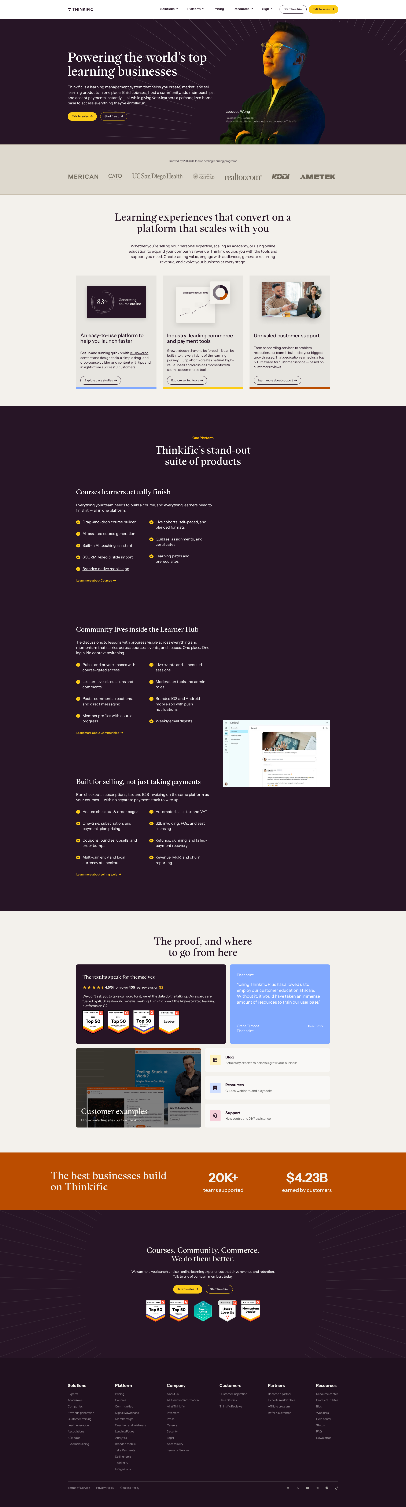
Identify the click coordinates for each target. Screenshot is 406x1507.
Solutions (167, 9)
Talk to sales (321, 9)
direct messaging (105, 704)
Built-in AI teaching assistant (107, 545)
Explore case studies (99, 380)
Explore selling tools (185, 380)
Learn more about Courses (94, 580)
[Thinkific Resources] (267, 1088)
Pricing (219, 9)
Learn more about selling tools (96, 874)
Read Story (315, 1026)
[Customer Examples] (138, 1087)
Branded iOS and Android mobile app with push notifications (178, 704)
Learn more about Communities (97, 733)
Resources (241, 9)
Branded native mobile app (105, 569)
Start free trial (293, 9)
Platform (194, 9)
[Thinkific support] (267, 1115)
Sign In (267, 9)
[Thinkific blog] (267, 1060)
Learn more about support (275, 380)
